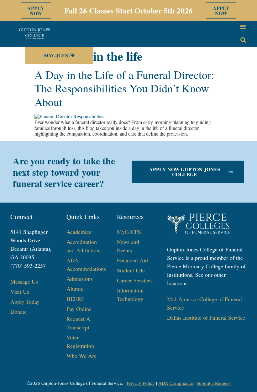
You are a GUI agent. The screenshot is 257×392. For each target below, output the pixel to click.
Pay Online (79, 308)
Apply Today (24, 301)
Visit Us (19, 291)
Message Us (24, 281)
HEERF (75, 298)
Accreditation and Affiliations (84, 246)
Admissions (79, 278)
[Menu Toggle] (243, 26)
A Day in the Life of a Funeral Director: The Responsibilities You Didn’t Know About (124, 88)
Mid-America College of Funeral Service (204, 303)
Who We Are (81, 355)
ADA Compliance (175, 383)
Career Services (135, 280)
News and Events (128, 246)
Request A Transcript (78, 323)
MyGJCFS (129, 231)
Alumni (75, 288)
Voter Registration (80, 341)
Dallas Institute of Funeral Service (206, 317)
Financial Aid (132, 260)
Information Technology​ (130, 294)
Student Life (131, 270)
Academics (78, 231)
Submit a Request (214, 383)
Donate (18, 311)
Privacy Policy (141, 383)
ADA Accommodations (85, 264)
